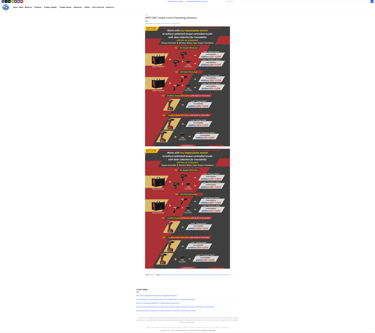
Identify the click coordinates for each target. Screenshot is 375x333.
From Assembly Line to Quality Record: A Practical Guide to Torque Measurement (165, 299)
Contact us (109, 7)
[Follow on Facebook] (3, 1)
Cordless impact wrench (168, 275)
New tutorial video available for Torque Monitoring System (157, 303)
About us (28, 7)
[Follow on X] (6, 1)
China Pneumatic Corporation (170, 23)
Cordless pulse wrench (182, 275)
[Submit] (372, 1)
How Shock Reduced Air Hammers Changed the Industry (156, 295)
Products (37, 7)
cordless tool (193, 275)
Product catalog (50, 7)
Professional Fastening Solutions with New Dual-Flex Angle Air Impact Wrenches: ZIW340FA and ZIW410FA (175, 307)
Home (15, 7)
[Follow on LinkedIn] (18, 1)
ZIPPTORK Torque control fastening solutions (171, 17)
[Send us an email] (9, 1)
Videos (87, 7)
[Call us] (12, 1)
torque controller (224, 275)
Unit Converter (98, 7)
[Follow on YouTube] (21, 1)
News (21, 7)
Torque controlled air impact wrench (208, 275)
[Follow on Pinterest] (15, 1)
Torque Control (65, 7)
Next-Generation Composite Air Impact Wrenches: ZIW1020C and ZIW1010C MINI (166, 311)
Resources (78, 7)
